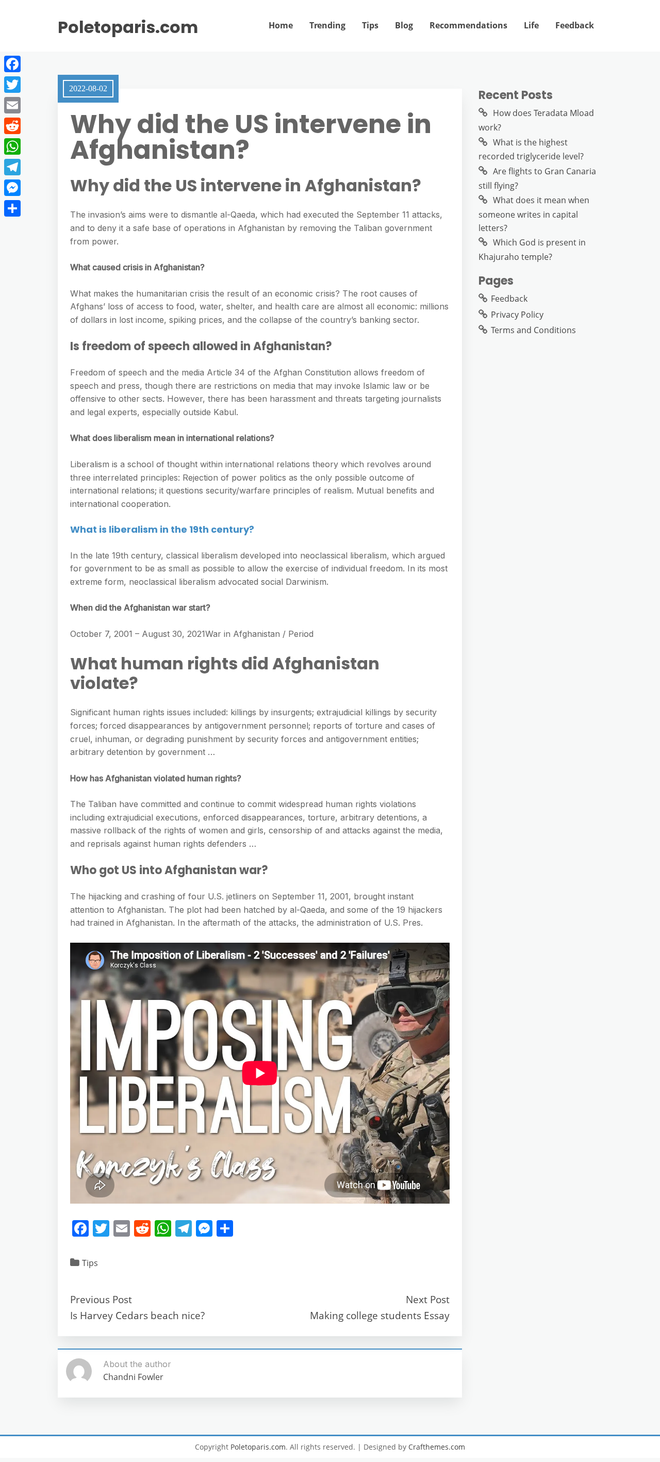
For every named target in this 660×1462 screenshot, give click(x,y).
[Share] (12, 208)
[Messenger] (12, 187)
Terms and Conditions (533, 330)
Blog (404, 25)
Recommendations (468, 25)
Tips (370, 25)
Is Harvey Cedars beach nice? (137, 1315)
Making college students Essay (380, 1315)
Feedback (574, 25)
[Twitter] (12, 84)
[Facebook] (12, 64)
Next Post (428, 1299)
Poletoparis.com (128, 27)
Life (531, 25)
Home (281, 25)
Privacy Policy (517, 314)
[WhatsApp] (12, 146)
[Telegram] (12, 167)
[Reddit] (12, 126)
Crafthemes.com (436, 1447)
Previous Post (101, 1299)
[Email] (12, 105)
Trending (327, 25)
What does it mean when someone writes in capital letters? (533, 213)
